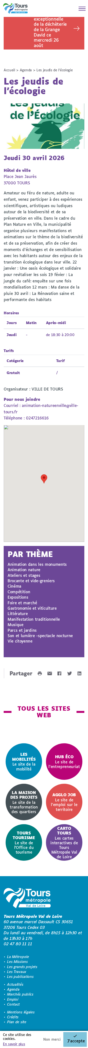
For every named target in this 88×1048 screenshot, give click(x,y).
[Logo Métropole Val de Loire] (27, 899)
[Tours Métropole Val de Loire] (15, 8)
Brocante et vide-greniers (31, 580)
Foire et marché (22, 602)
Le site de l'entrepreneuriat (64, 761)
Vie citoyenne (20, 641)
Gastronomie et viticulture (32, 608)
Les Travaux (16, 971)
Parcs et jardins (22, 630)
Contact (13, 1004)
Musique (15, 624)
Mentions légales (20, 1012)
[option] (24, 761)
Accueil (9, 70)
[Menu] (80, 8)
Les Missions (17, 961)
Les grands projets (22, 966)
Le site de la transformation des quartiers (24, 802)
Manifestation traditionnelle (34, 619)
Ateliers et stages (24, 575)
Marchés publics (20, 994)
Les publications (20, 976)
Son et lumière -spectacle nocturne (40, 635)
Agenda (26, 70)
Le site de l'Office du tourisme (24, 842)
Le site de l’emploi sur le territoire (64, 802)
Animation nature (24, 569)
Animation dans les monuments (37, 564)
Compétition (19, 591)
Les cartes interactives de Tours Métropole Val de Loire (64, 842)
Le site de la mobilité (23, 761)
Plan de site (16, 1022)
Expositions (18, 597)
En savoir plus (14, 1044)
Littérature (18, 613)
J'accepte (76, 1040)
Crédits (13, 1017)
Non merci (52, 1039)
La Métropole (18, 956)
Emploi (12, 999)
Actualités (15, 984)
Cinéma (14, 586)
